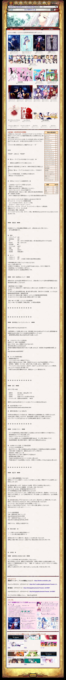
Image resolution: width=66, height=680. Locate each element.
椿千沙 (42, 641)
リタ (9, 664)
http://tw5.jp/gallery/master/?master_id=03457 (42, 591)
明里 (25, 647)
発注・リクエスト (14, 29)
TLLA (42, 664)
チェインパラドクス (32, 6)
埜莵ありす (11, 657)
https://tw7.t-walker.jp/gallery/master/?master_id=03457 (45, 584)
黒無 (9, 647)
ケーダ (42, 647)
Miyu (25, 641)
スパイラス (24, 6)
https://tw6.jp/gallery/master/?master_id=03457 (37, 588)
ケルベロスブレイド (14, 6)
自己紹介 (51, 29)
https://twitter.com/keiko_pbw (42, 580)
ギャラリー (33, 29)
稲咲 (25, 664)
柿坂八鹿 (43, 657)
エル (25, 657)
